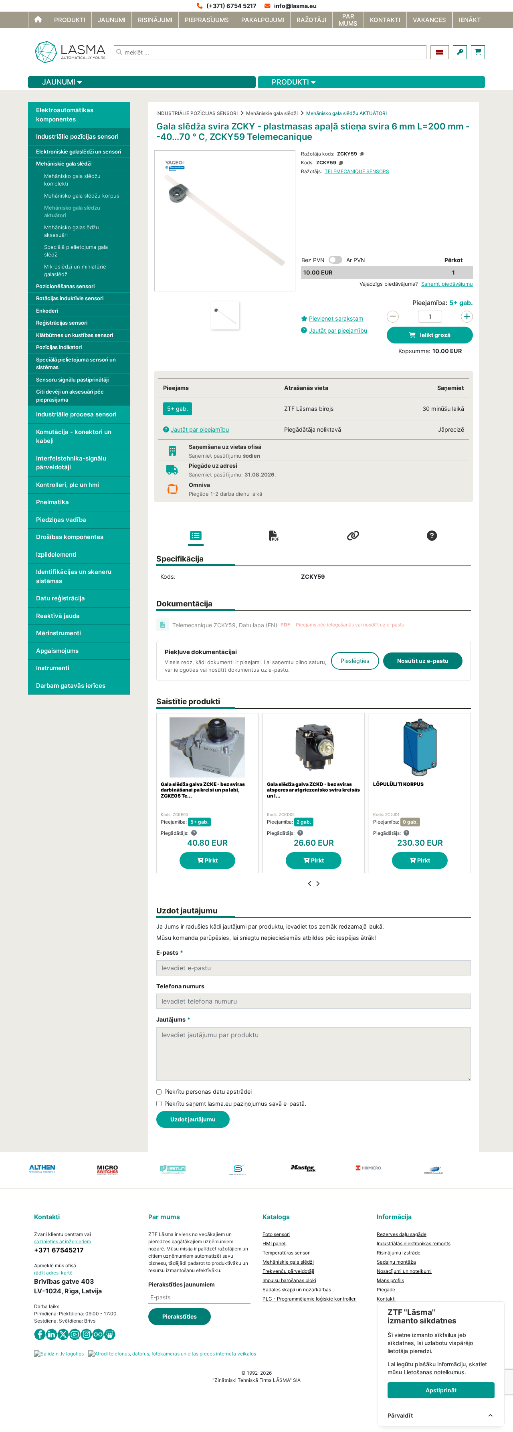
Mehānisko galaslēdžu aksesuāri (71, 231)
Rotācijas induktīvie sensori (69, 298)
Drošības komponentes (69, 537)
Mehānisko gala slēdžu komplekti (72, 180)
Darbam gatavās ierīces (70, 685)
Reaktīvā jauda (58, 616)
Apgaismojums (57, 650)
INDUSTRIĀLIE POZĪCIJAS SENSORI (197, 113)
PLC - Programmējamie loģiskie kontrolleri (310, 1299)
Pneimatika (52, 502)
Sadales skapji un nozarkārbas (297, 1290)
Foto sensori (276, 1234)
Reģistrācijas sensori (61, 322)
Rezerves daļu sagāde (401, 1234)
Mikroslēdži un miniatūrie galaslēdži (75, 270)
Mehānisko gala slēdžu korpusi (82, 195)
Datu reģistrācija (60, 598)
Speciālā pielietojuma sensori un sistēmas (76, 363)
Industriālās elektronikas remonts (413, 1243)
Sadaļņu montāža (396, 1262)
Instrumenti (52, 668)
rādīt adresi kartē (53, 1273)
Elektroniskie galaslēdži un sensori (78, 151)
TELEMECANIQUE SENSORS (357, 171)
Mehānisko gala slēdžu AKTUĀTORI (346, 113)
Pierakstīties (179, 1316)
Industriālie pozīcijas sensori (77, 136)
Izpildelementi (56, 554)
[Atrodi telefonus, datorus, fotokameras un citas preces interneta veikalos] (172, 1353)
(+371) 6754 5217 (231, 5)
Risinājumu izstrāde (398, 1253)
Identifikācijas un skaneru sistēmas (73, 576)
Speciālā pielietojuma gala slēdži (76, 251)
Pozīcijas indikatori (59, 347)
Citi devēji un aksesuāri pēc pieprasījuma (70, 395)
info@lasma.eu (295, 5)
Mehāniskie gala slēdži (63, 163)
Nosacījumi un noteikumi (404, 1271)
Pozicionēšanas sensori (65, 286)
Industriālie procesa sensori (76, 414)
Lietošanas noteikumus (434, 1372)
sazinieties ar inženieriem (62, 1241)
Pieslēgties (355, 660)
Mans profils (390, 1280)
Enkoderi (47, 310)
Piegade (386, 1290)
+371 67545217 (59, 1250)
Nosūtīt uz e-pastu (422, 660)
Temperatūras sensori (287, 1253)
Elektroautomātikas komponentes (64, 114)
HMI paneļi (275, 1243)
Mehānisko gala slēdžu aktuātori (72, 211)
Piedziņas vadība (61, 519)
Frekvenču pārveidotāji (288, 1271)
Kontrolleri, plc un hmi (67, 485)
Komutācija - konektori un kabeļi (73, 436)
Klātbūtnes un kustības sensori (74, 335)
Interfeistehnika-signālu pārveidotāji (71, 462)
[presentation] (310, 883)
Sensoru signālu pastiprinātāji (72, 379)
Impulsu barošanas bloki (289, 1280)
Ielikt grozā (434, 334)
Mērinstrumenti (58, 633)
